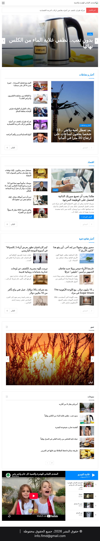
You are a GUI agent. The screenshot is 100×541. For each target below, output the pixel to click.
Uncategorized (86, 34)
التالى (13, 148)
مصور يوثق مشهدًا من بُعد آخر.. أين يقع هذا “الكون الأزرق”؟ (51, 43)
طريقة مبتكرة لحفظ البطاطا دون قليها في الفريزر (59, 450)
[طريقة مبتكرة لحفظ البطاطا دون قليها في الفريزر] (87, 454)
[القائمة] (3, 4)
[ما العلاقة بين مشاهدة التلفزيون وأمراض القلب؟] (40, 99)
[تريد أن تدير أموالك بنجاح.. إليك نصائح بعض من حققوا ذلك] (40, 200)
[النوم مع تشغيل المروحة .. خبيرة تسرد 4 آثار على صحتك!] (40, 86)
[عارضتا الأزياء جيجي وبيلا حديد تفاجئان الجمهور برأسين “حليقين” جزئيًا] (87, 279)
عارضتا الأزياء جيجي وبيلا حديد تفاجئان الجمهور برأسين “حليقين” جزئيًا (60, 10)
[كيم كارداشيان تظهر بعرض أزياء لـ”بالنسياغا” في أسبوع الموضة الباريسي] (40, 258)
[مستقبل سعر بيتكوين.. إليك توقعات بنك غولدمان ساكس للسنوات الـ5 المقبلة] (40, 173)
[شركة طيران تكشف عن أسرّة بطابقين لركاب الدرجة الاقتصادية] (40, 125)
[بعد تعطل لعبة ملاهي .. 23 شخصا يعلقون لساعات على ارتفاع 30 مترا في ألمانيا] (72, 111)
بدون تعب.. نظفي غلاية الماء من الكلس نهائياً (61, 416)
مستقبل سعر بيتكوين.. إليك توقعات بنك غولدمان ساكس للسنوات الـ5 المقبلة (18, 172)
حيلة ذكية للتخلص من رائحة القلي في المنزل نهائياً (59, 439)
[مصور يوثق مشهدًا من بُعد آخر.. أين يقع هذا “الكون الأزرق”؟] (87, 258)
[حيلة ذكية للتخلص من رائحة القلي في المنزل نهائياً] (87, 442)
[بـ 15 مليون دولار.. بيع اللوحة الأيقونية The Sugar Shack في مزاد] (87, 301)
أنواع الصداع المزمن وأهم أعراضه (18, 134)
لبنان (90, 382)
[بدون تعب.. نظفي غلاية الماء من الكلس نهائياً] (87, 419)
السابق (85, 148)
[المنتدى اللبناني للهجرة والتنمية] (86, 3)
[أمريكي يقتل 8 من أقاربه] (87, 408)
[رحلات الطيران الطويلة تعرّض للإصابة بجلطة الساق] (40, 112)
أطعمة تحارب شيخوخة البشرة (66, 427)
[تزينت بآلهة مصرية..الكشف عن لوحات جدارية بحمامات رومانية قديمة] (40, 279)
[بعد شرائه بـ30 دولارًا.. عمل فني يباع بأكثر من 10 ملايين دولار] (40, 301)
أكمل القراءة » (86, 217)
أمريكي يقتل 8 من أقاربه (68, 404)
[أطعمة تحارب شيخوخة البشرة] (87, 431)
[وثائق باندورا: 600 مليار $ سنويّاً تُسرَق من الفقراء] (40, 213)
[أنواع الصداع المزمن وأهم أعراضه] (40, 137)
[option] (50, 41)
